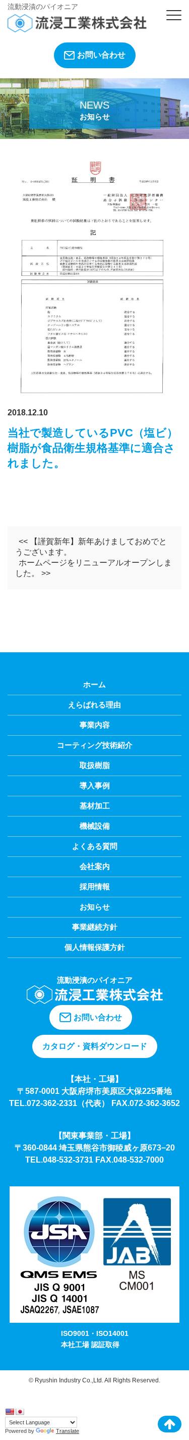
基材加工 (95, 805)
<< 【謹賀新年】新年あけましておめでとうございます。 (91, 546)
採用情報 (95, 886)
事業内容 (95, 725)
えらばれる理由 (94, 704)
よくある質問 (94, 846)
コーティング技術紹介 (95, 745)
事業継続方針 (94, 927)
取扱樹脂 (95, 765)
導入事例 (95, 785)
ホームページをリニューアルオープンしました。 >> (93, 568)
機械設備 (95, 826)
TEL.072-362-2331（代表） (59, 1103)
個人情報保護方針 (95, 947)
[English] (9, 1412)
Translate (67, 1431)
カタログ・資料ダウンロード (94, 1046)
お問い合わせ (101, 55)
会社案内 (95, 866)
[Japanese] (19, 1412)
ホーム (94, 684)
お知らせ (95, 906)
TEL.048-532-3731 (60, 1160)
